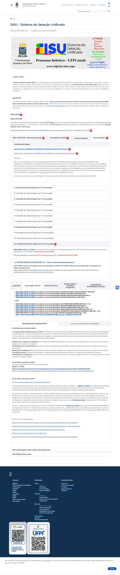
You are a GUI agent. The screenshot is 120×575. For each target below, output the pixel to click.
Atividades (38, 480)
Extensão (37, 504)
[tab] (28, 138)
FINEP (14, 497)
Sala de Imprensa (66, 489)
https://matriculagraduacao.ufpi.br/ (61, 262)
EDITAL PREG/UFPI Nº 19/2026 (25, 309)
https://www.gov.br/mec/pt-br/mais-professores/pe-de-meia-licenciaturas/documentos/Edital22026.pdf (51, 369)
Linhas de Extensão (45, 507)
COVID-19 (64, 490)
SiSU (33, 82)
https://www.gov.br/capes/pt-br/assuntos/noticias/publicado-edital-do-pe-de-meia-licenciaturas (46, 426)
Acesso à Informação (67, 485)
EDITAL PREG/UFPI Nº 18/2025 (25, 297)
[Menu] (11, 5)
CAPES (15, 492)
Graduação (42, 487)
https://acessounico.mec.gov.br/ (59, 106)
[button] (60, 144)
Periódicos (16, 494)
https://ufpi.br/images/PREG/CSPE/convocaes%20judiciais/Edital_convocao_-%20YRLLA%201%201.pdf (48, 314)
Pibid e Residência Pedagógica (22, 485)
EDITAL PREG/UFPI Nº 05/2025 (25, 292)
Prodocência (16, 487)
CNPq (14, 490)
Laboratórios (43, 501)
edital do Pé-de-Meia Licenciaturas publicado (34, 382)
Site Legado (16, 501)
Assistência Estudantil (41, 519)
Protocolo (64, 483)
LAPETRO (15, 489)
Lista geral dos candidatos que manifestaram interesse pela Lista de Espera (41, 149)
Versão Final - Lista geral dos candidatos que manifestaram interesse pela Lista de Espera (44, 153)
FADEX (14, 496)
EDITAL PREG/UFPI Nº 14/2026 (25, 306)
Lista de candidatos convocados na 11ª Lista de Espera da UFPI (35, 255)
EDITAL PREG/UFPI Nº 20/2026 (25, 311)
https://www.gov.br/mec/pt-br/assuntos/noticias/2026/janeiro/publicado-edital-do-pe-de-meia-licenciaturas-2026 (53, 371)
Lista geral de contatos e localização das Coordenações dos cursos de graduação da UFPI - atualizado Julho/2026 (49, 130)
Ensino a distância (44, 490)
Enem (95, 84)
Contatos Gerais (67, 480)
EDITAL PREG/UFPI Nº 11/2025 (25, 293)
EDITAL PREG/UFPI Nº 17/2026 (25, 307)
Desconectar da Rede (19, 499)
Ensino (37, 483)
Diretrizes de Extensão (46, 513)
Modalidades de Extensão (47, 511)
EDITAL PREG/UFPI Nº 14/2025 (25, 295)
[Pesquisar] (108, 11)
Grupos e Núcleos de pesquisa (48, 499)
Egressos (37, 518)
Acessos (15, 480)
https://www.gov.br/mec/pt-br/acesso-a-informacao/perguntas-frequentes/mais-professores (45, 422)
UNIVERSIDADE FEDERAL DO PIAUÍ (34, 4)
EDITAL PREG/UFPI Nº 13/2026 (25, 304)
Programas (42, 495)
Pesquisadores (43, 497)
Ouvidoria (64, 487)
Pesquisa (37, 494)
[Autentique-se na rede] (108, 3)
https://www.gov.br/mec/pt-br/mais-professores (29, 433)
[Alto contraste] (108, 6)
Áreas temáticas (44, 509)
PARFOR (15, 483)
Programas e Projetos (45, 506)
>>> (15, 262)
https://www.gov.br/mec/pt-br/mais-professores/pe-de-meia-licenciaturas (38, 430)
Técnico (41, 485)
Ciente (112, 569)
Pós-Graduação (44, 489)
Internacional (39, 516)
